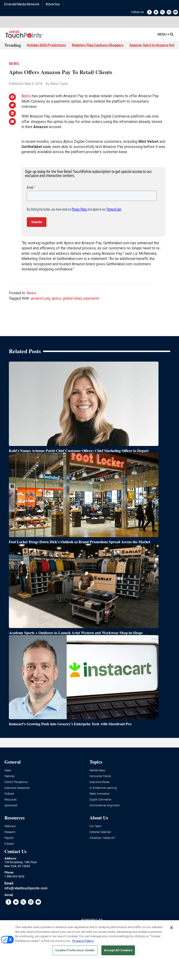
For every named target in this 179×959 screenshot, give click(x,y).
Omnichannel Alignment (105, 805)
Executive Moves (100, 782)
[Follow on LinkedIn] (156, 12)
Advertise (53, 4)
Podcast (9, 793)
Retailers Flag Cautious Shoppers (98, 45)
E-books (9, 843)
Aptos (26, 96)
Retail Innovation (100, 793)
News (14, 63)
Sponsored (10, 805)
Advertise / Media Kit (102, 838)
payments (91, 298)
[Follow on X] (162, 12)
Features (9, 776)
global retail (72, 298)
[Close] (171, 928)
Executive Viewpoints (17, 788)
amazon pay (40, 298)
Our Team (95, 826)
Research (9, 832)
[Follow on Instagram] (169, 12)
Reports (9, 838)
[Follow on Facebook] (149, 12)
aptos (56, 298)
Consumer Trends (100, 776)
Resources (10, 799)
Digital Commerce (100, 799)
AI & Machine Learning (103, 788)
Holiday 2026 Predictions (46, 45)
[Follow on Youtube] (175, 12)
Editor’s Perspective (16, 782)
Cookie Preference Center (75, 950)
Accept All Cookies (118, 950)
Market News (97, 770)
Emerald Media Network (21, 4)
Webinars (10, 826)
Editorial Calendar (100, 832)
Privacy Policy (83, 941)
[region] (89, 939)
